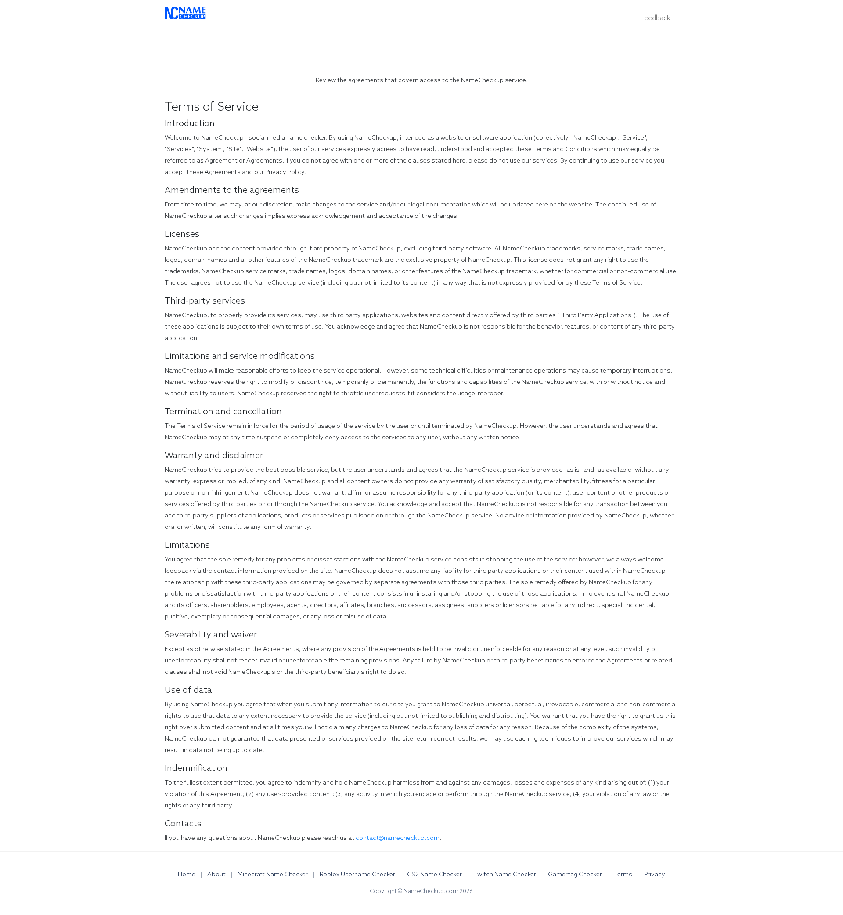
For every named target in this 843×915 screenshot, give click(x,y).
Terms (624, 875)
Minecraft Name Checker (273, 875)
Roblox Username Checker (358, 875)
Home (187, 875)
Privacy (654, 875)
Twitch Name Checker (505, 875)
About (217, 875)
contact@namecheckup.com (398, 838)
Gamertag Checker (575, 875)
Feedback (655, 18)
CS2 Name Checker (435, 875)
